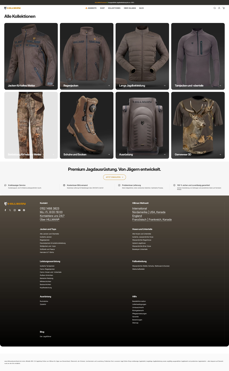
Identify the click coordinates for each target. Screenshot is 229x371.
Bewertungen (137, 320)
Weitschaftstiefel (138, 269)
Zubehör (43, 304)
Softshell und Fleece (47, 249)
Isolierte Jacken (46, 237)
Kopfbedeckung (46, 288)
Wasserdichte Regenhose (141, 240)
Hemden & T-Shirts (47, 252)
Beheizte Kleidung (46, 278)
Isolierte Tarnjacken (47, 266)
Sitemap (135, 323)
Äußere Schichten (46, 275)
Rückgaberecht (138, 310)
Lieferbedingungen (139, 304)
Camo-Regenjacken (47, 269)
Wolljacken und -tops (48, 246)
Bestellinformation (139, 301)
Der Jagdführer (45, 336)
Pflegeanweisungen (139, 314)
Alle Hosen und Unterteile (141, 234)
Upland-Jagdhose (139, 243)
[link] (49, 208)
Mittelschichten (45, 281)
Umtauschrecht (138, 307)
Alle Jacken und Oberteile (49, 234)
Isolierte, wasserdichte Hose (142, 237)
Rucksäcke (44, 301)
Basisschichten (45, 284)
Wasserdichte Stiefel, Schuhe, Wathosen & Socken (151, 266)
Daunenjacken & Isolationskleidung (53, 243)
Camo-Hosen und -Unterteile (50, 272)
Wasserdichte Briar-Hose (141, 246)
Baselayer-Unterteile (139, 249)
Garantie (135, 317)
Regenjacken (44, 240)
